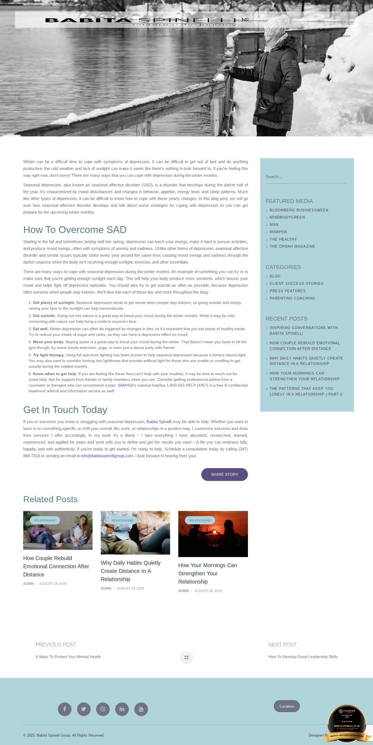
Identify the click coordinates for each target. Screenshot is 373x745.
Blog (32, 74)
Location (287, 706)
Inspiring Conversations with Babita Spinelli (304, 331)
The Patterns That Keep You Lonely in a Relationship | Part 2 (306, 391)
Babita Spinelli (159, 421)
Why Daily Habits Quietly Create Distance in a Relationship (131, 571)
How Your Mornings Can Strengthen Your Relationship (207, 573)
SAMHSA (126, 385)
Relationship (45, 520)
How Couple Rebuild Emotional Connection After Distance (56, 566)
